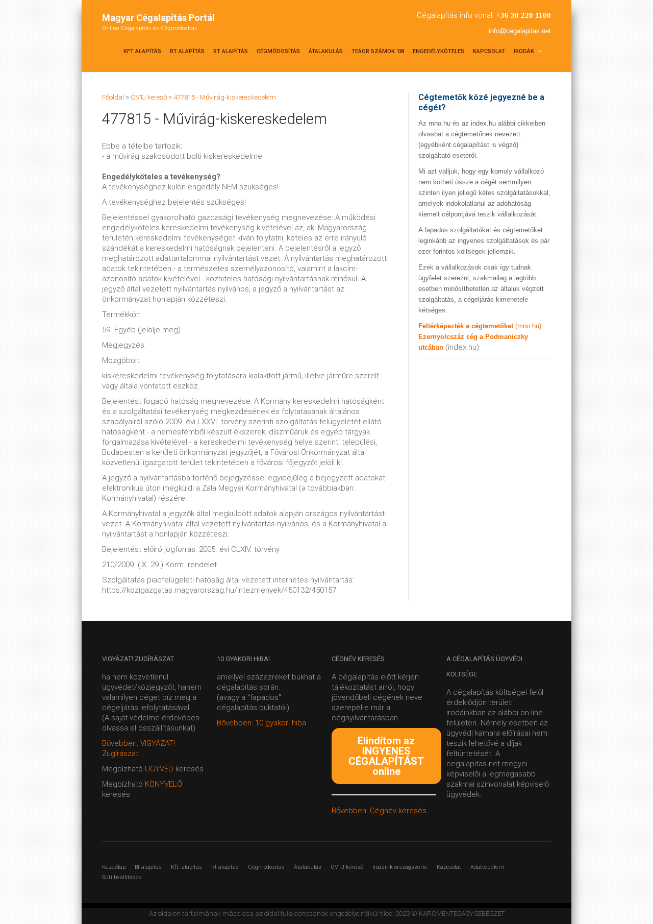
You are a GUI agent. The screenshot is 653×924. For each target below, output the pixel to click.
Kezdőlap (113, 867)
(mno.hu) (528, 326)
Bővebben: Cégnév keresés (379, 810)
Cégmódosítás (278, 51)
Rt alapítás (230, 51)
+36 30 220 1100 (523, 15)
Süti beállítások (121, 877)
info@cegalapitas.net (520, 31)
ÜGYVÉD (159, 768)
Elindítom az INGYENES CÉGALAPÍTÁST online (386, 756)
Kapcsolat (489, 51)
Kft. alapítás (186, 867)
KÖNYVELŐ (163, 784)
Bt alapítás (187, 51)
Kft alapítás (142, 51)
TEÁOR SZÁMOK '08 (377, 51)
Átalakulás (326, 51)
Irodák (525, 51)
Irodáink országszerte (400, 867)
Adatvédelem (487, 867)
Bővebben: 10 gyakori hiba (261, 722)
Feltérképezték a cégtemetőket (466, 326)
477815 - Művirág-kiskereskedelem (224, 97)
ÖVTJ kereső (347, 867)
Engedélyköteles (438, 51)
